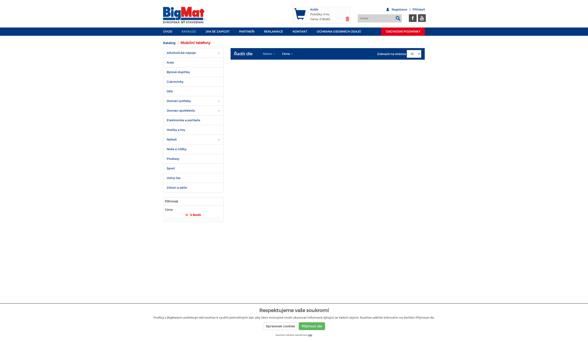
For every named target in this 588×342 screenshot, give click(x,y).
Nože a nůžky (177, 149)
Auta (170, 62)
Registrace (399, 9)
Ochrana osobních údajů (339, 31)
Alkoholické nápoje (181, 53)
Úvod (167, 31)
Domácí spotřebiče (181, 111)
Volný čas (174, 178)
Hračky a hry (176, 130)
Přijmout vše (312, 326)
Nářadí (172, 139)
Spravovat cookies (280, 326)
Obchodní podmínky (403, 31)
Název (268, 54)
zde (310, 335)
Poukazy (173, 159)
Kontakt (300, 31)
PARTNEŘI (246, 31)
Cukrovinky (175, 82)
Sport (171, 168)
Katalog (189, 31)
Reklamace (273, 31)
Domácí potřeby (179, 101)
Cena (286, 54)
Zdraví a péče (177, 188)
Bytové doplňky (178, 72)
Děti (170, 91)
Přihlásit (419, 9)
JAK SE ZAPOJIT (218, 31)
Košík (314, 9)
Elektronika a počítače (183, 120)
